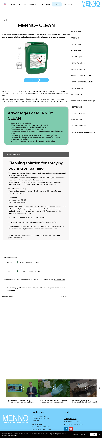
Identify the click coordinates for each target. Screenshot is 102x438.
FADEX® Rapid (76, 57)
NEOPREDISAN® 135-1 (78, 113)
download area (59, 280)
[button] (57, 4)
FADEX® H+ (75, 38)
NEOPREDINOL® (76, 107)
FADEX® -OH (76, 44)
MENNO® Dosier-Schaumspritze (83, 132)
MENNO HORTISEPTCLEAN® (81, 75)
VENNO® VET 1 (76, 119)
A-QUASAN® (76, 32)
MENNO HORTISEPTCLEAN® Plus (82, 82)
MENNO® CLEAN (77, 88)
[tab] (36, 154)
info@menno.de (38, 424)
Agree (94, 435)
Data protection (12, 436)
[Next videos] (99, 388)
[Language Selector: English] (6, 4)
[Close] (99, 434)
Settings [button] (75, 435)
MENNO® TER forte (78, 69)
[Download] (17, 262)
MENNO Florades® (78, 63)
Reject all (84, 435)
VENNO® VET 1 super (78, 126)
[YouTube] (71, 429)
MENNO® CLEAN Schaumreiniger (83, 101)
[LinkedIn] (66, 429)
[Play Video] (22, 388)
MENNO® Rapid (76, 94)
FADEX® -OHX (76, 50)
